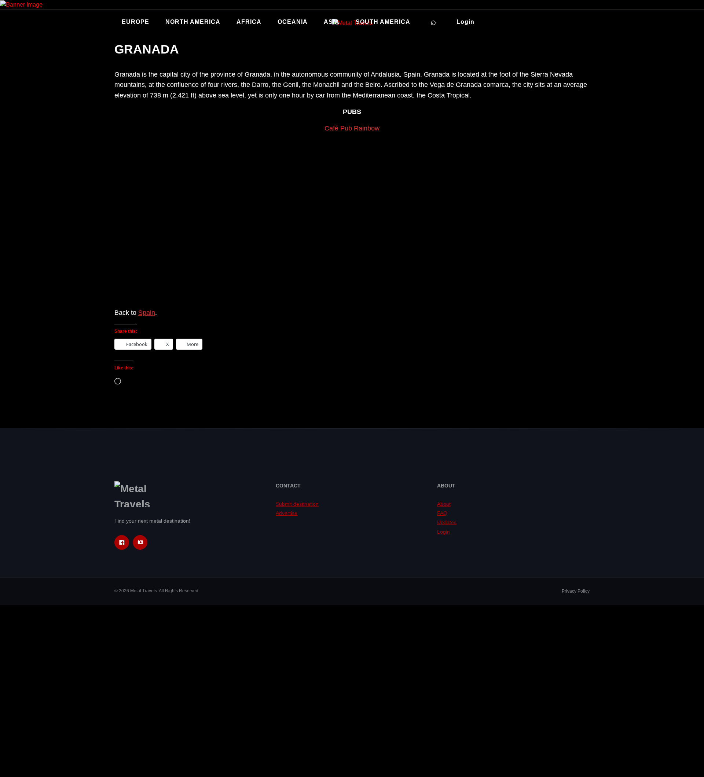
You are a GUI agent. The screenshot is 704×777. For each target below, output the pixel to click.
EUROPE (135, 22)
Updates (446, 522)
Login (465, 22)
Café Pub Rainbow (352, 128)
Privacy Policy (576, 591)
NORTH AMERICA (192, 22)
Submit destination (297, 504)
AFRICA (248, 22)
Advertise (286, 513)
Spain (146, 312)
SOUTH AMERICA (383, 22)
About (444, 504)
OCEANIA (293, 22)
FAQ (442, 513)
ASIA (332, 22)
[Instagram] (140, 542)
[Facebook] (121, 542)
